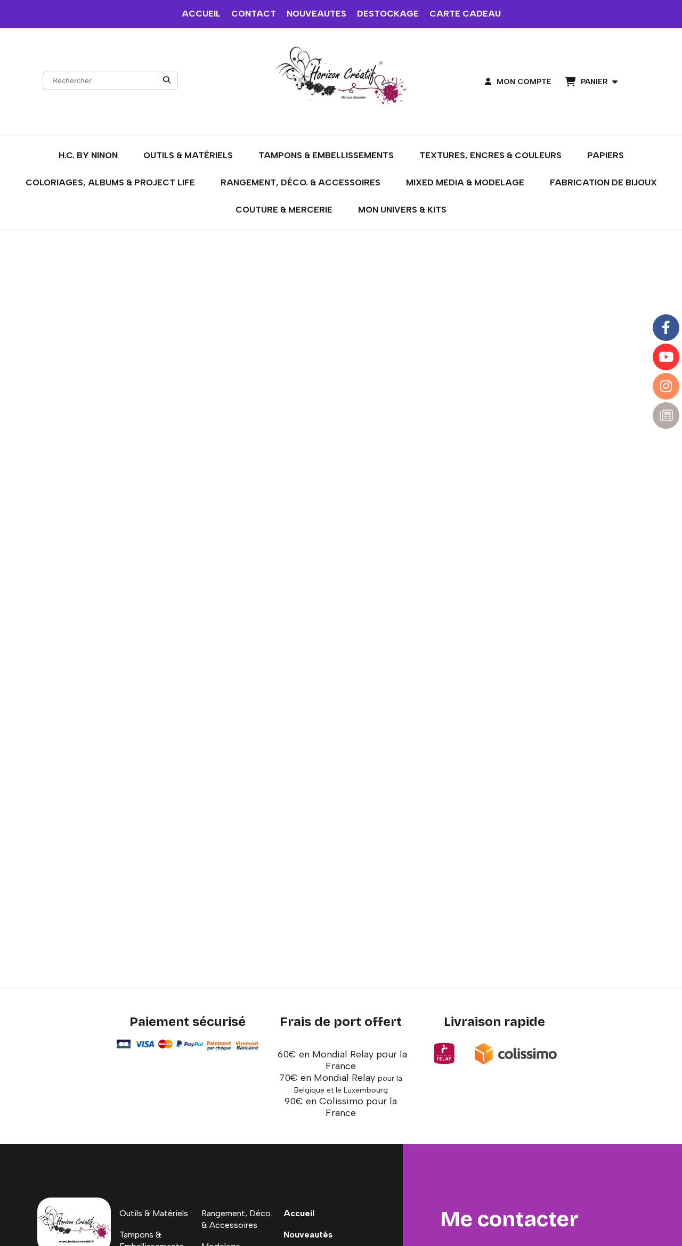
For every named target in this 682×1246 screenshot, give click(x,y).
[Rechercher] (168, 80)
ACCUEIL (201, 14)
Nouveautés (307, 1234)
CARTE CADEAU (465, 14)
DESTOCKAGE (388, 14)
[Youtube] (666, 357)
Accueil (298, 1213)
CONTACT (253, 14)
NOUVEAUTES (316, 14)
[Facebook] (666, 327)
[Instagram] (666, 386)
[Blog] (666, 415)
